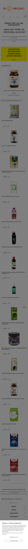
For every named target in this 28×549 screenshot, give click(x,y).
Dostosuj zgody (14, 540)
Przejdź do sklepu (14, 537)
